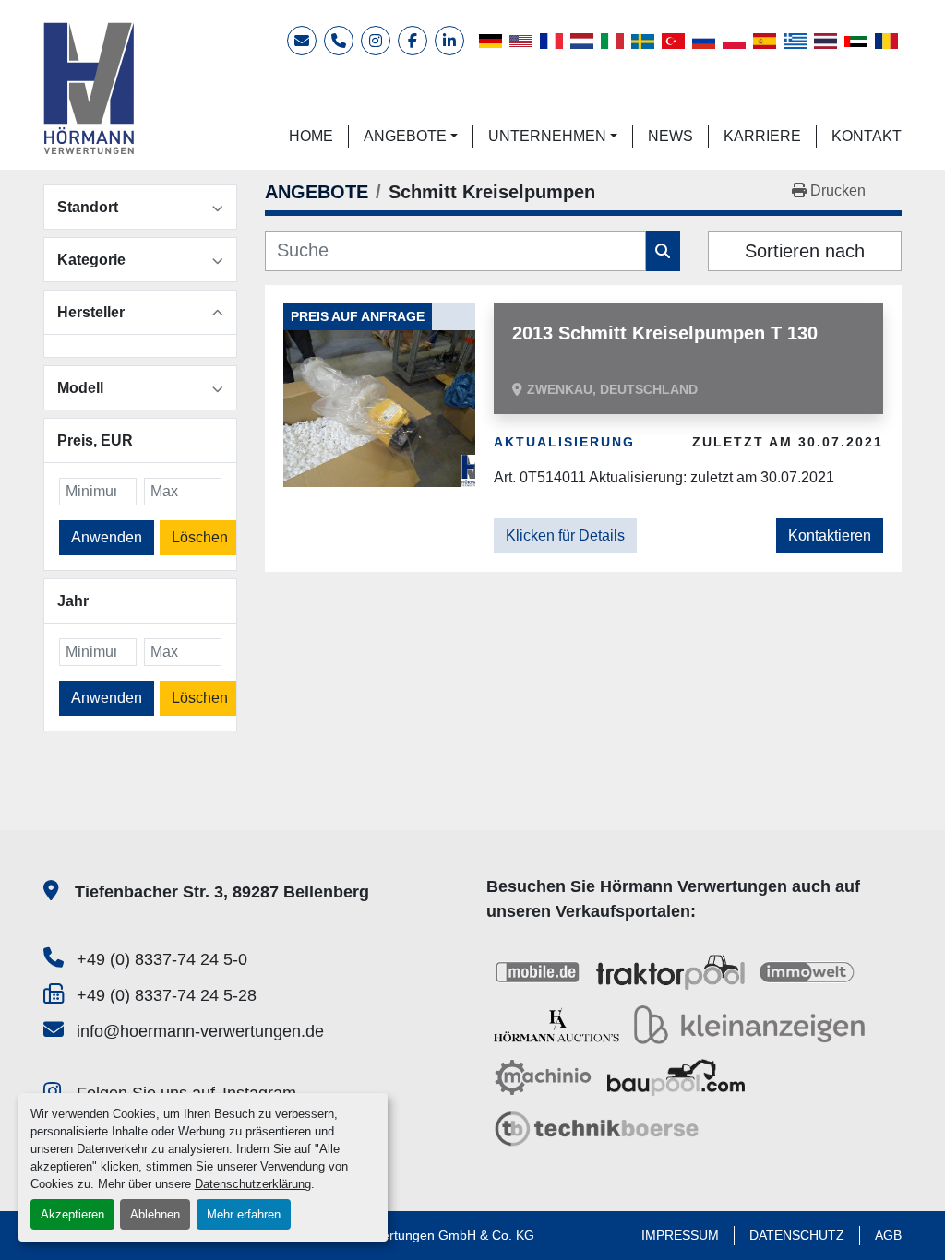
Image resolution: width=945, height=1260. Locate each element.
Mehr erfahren (244, 1214)
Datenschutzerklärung (253, 1184)
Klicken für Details (565, 535)
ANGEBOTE (405, 136)
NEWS (670, 136)
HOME (311, 136)
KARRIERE (762, 136)
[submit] (663, 251)
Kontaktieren (829, 535)
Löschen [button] (200, 537)
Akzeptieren (72, 1214)
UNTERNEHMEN (547, 136)
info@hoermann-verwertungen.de (200, 1031)
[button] (411, 136)
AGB (888, 1235)
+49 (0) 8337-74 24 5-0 (162, 959)
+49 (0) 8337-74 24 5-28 (167, 995)
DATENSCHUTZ (796, 1235)
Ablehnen (155, 1214)
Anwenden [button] (106, 537)
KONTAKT (866, 136)
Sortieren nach (805, 251)
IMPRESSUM (680, 1235)
